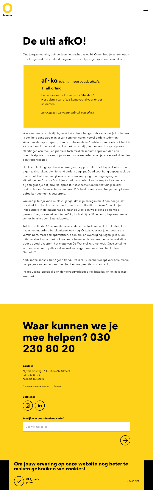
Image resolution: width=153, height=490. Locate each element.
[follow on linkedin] (40, 406)
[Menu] (145, 9)
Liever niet (133, 481)
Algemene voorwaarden (36, 387)
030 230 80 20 (31, 375)
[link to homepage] (7, 10)
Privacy (57, 387)
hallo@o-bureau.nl (34, 379)
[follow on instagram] (28, 406)
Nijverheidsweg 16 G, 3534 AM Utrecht (46, 371)
